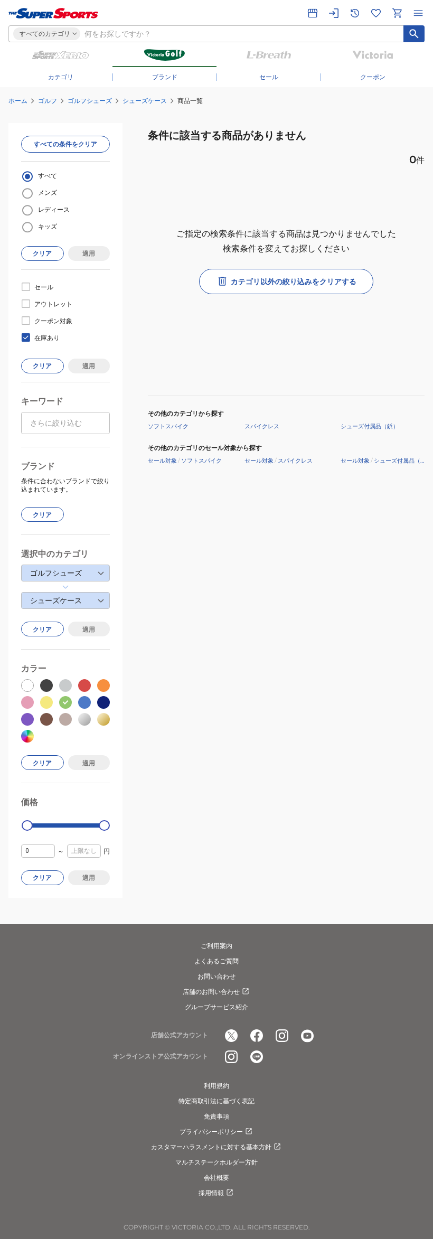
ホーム (17, 101)
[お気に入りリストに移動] (376, 13)
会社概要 (216, 1177)
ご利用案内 (216, 946)
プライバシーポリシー (211, 1131)
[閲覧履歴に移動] (355, 13)
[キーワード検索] (414, 33)
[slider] (27, 825)
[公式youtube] (307, 1035)
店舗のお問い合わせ (211, 992)
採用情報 (211, 1193)
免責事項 (216, 1116)
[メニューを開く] (418, 13)
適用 (88, 253)
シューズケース (145, 101)
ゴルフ (47, 101)
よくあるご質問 (216, 961)
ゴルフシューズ (90, 101)
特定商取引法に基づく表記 (216, 1101)
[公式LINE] (256, 1056)
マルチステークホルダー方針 (216, 1162)
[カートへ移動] (397, 13)
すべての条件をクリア (65, 144)
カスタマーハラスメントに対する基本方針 (211, 1147)
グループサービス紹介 (216, 1007)
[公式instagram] (282, 1035)
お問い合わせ (216, 976)
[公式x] (231, 1035)
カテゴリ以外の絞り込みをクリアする (293, 281)
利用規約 (216, 1086)
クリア (42, 253)
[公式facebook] (256, 1035)
